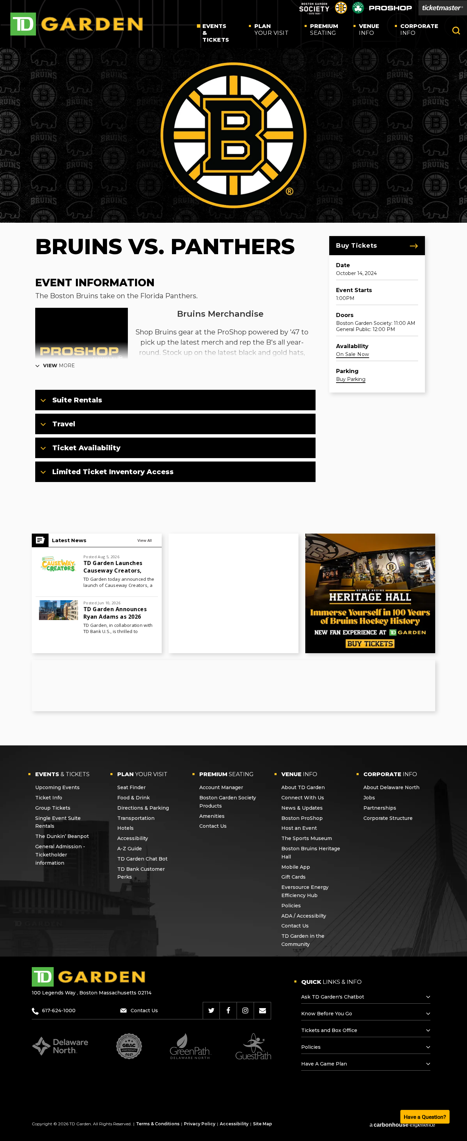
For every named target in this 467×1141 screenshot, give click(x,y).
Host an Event (299, 828)
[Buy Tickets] (442, 7)
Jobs (369, 798)
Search (456, 31)
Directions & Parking (143, 808)
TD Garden (76, 24)
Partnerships (379, 808)
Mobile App (295, 867)
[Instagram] (245, 1010)
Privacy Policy (199, 1123)
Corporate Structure (388, 818)
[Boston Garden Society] (314, 13)
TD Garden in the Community (302, 940)
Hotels (125, 828)
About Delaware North (391, 787)
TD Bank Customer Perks (141, 873)
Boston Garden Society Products (227, 802)
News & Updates (302, 808)
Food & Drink (133, 798)
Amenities (212, 816)
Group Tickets (52, 808)
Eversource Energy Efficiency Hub (305, 891)
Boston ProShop (302, 818)
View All (144, 540)
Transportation (136, 818)
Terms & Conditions (157, 1123)
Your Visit (271, 29)
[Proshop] (390, 9)
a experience (402, 1125)
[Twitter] (211, 1010)
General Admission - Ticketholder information (60, 854)
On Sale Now (352, 354)
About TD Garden (303, 787)
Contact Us (213, 826)
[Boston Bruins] (341, 12)
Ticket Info (48, 798)
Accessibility (132, 838)
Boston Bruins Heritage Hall (310, 853)
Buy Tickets (356, 245)
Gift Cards (293, 877)
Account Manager (221, 787)
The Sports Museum (306, 838)
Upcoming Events (57, 787)
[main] (233, 396)
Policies (291, 906)
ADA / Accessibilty (303, 916)
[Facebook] (228, 1010)
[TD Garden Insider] (262, 1010)
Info (369, 29)
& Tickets (215, 33)
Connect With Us (302, 798)
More (59, 365)
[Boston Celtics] (358, 12)
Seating (324, 29)
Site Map (262, 1123)
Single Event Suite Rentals (58, 822)
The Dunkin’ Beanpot (62, 836)
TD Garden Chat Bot (142, 859)
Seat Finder (131, 787)
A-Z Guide (129, 849)
